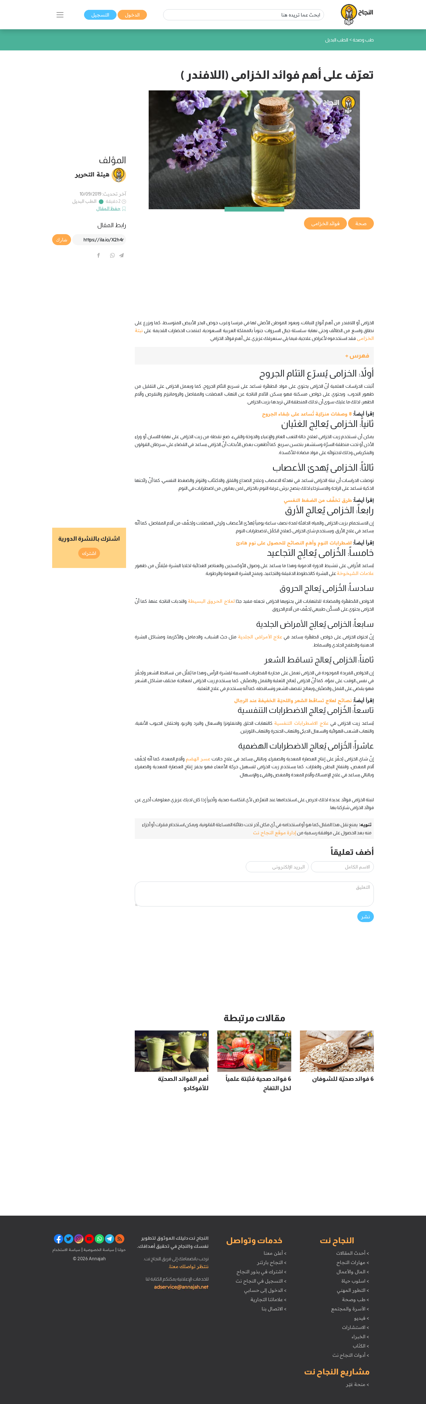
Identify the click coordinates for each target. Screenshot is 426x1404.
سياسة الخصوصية (98, 1249)
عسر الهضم (198, 759)
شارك (61, 240)
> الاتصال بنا (274, 1309)
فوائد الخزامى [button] (325, 223)
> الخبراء (360, 1336)
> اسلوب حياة (355, 1281)
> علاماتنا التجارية (268, 1299)
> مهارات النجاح (352, 1262)
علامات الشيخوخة (355, 573)
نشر (365, 916)
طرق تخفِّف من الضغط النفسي (318, 500)
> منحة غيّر (357, 1384)
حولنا (121, 1249)
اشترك (89, 553)
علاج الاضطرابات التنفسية (301, 723)
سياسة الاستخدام (66, 1249)
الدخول (132, 15)
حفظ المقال (108, 208)
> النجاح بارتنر (271, 1262)
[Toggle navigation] (60, 14)
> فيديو (361, 1318)
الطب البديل (84, 201)
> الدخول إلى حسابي (265, 1290)
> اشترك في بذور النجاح (261, 1271)
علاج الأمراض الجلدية (260, 637)
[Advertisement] (254, 271)
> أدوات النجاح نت (350, 1355)
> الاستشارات (355, 1327)
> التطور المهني (353, 1290)
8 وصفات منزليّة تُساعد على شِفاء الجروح (307, 414)
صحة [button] (361, 223)
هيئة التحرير (92, 174)
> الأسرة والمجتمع (350, 1309)
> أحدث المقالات (352, 1253)
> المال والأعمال (352, 1271)
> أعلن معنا (275, 1253)
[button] (254, 355)
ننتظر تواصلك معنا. (189, 1266)
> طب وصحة (355, 1299)
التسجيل (100, 15)
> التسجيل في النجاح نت (261, 1281)
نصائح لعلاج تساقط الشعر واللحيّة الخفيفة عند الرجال (293, 700)
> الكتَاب (361, 1346)
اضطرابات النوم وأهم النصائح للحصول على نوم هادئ (294, 543)
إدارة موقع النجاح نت (274, 832)
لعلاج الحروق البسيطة (211, 601)
